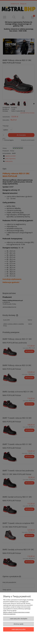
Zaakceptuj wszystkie (18, 629)
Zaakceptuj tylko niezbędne (18, 618)
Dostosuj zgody (18, 624)
